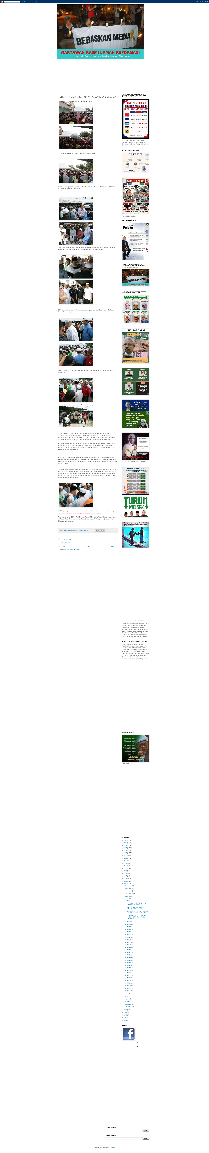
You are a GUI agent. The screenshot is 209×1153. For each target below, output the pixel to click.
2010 (125, 881)
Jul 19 (129, 947)
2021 (125, 853)
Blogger (112, 1148)
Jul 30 (129, 922)
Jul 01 (129, 990)
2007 (125, 1012)
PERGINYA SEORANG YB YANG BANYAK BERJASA (136, 903)
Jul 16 (129, 955)
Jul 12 (129, 962)
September (128, 893)
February (128, 1004)
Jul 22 (129, 940)
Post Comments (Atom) (73, 549)
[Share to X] (100, 530)
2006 (125, 1015)
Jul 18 (129, 950)
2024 (125, 845)
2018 (125, 861)
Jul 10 (129, 968)
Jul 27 (129, 927)
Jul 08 (129, 973)
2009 (125, 883)
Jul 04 (129, 983)
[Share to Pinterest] (104, 530)
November (128, 888)
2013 (125, 873)
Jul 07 (129, 975)
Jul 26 (129, 929)
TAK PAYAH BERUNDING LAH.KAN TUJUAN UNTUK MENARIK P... (137, 912)
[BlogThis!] (98, 530)
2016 (125, 866)
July (126, 898)
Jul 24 (129, 934)
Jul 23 (129, 937)
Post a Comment (65, 543)
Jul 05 (129, 980)
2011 (125, 878)
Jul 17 (129, 952)
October (127, 891)
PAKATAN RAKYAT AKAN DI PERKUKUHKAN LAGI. (135, 908)
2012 (125, 876)
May (126, 996)
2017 (125, 863)
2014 (125, 871)
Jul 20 (129, 945)
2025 (125, 843)
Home (88, 546)
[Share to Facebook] (102, 530)
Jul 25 (129, 932)
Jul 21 (129, 942)
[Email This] (96, 530)
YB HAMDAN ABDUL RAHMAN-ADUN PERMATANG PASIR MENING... (136, 917)
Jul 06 (129, 978)
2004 (125, 1017)
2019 (125, 858)
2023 (125, 848)
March (127, 1001)
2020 (125, 855)
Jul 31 (129, 901)
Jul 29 (129, 924)
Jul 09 (129, 970)
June (127, 994)
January (128, 1007)
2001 (125, 1020)
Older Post (114, 546)
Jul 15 (129, 957)
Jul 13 (129, 960)
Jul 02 (129, 988)
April (126, 999)
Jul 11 (129, 965)
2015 (125, 868)
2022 (125, 850)
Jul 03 (129, 985)
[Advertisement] (104, 74)
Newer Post (61, 546)
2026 (125, 840)
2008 (125, 1010)
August (127, 896)
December (128, 886)
